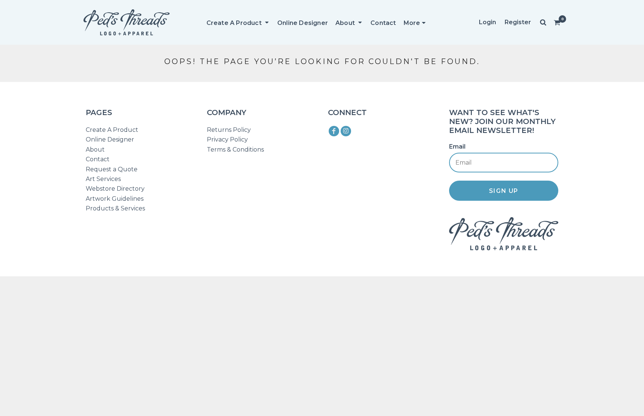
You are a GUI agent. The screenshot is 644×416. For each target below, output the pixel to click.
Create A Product (112, 129)
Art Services (103, 178)
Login (487, 22)
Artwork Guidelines (114, 198)
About (95, 149)
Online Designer (110, 139)
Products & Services (115, 208)
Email (457, 146)
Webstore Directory (115, 188)
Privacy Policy (227, 139)
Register (518, 22)
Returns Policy (229, 129)
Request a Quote (112, 169)
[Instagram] (346, 131)
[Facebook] (334, 131)
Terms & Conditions (235, 149)
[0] (557, 22)
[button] (238, 22)
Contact (98, 159)
